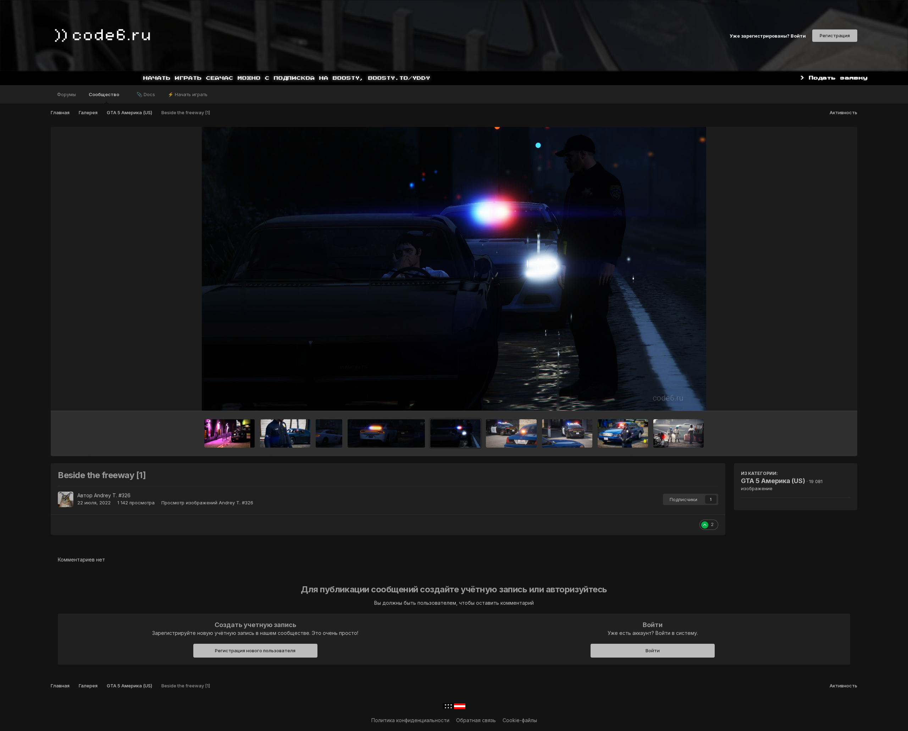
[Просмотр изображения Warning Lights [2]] (511, 433)
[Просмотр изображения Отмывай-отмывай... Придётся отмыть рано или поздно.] (678, 433)
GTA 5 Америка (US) (773, 480)
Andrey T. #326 (112, 495)
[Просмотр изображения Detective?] (623, 433)
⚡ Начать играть (187, 94)
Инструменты (825, 398)
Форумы (66, 94)
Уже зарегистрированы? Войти (768, 35)
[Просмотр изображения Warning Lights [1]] (567, 433)
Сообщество (104, 94)
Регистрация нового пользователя (255, 650)
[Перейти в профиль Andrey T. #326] (65, 499)
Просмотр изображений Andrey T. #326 (207, 502)
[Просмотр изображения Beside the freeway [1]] (455, 433)
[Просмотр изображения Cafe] (329, 433)
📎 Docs (146, 94)
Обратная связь (476, 720)
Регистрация (835, 35)
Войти (653, 650)
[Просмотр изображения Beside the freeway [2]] (386, 433)
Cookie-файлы (520, 720)
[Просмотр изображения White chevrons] (285, 433)
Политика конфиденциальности (410, 720)
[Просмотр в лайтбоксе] (454, 269)
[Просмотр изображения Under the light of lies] (229, 433)
